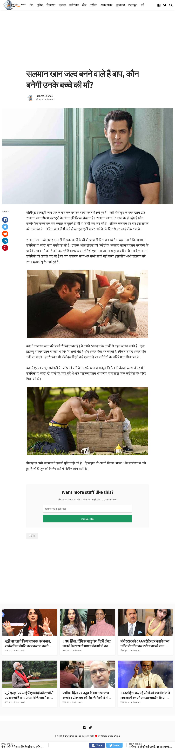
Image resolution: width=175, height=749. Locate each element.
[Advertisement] (87, 39)
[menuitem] (32, 5)
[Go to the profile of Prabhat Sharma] (30, 98)
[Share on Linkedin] (5, 241)
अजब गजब (106, 5)
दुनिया (40, 5)
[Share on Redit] (5, 234)
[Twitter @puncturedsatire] (165, 5)
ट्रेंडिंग (93, 5)
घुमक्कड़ (120, 5)
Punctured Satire (72, 735)
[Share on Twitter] (5, 227)
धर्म (142, 5)
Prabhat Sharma (44, 95)
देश (31, 5)
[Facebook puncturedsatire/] (159, 5)
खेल (84, 5)
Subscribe (87, 518)
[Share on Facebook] (5, 220)
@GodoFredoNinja (110, 735)
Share (99, 745)
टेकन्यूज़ (132, 5)
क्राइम (62, 5)
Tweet (116, 745)
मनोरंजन (74, 5)
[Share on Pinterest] (5, 248)
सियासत (50, 5)
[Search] (170, 5)
